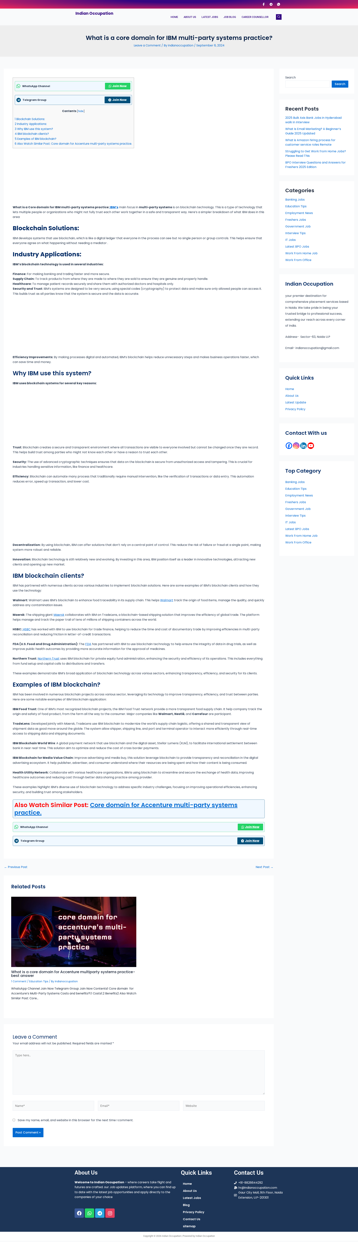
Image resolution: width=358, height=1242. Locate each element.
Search (290, 77)
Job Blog (230, 16)
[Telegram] (271, 4)
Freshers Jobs (295, 220)
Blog (186, 1205)
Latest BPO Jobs (297, 246)
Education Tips (38, 981)
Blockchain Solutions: (30, 119)
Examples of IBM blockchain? (35, 139)
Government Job (298, 226)
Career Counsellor (255, 16)
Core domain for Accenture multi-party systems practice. (126, 809)
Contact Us (191, 1219)
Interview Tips (295, 233)
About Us (190, 16)
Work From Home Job (301, 253)
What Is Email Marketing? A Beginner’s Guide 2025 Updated (313, 131)
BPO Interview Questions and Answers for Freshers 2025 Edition (315, 164)
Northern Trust (48, 658)
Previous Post (15, 867)
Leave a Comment (147, 45)
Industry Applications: (31, 124)
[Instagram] (296, 445)
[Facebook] (263, 4)
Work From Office (298, 260)
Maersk (59, 615)
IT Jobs (290, 240)
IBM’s (113, 207)
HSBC (26, 629)
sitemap (189, 1226)
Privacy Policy (295, 409)
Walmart (166, 600)
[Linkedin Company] (303, 445)
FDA (88, 644)
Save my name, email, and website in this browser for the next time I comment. (75, 1120)
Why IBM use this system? (34, 129)
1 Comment (18, 981)
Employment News (299, 213)
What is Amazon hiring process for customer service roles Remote (310, 142)
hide (81, 111)
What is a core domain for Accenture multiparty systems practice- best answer (73, 973)
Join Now (119, 86)
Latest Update (295, 402)
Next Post (264, 867)
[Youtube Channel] (310, 445)
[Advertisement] (124, 177)
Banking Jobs (295, 199)
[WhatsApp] (278, 4)
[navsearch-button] (279, 17)
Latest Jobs (210, 16)
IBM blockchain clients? (32, 134)
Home (174, 16)
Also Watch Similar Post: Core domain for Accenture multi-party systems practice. (73, 144)
